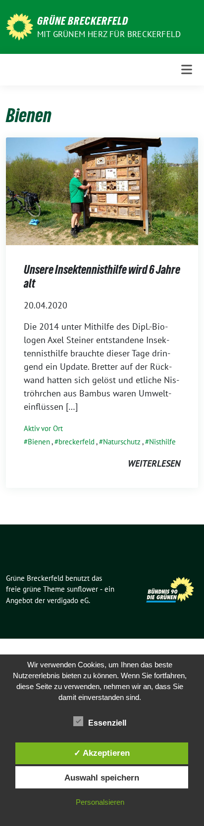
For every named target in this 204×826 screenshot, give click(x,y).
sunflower (82, 589)
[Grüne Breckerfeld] (19, 26)
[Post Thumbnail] (102, 190)
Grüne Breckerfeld (82, 20)
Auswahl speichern (101, 777)
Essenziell (107, 723)
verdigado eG (68, 600)
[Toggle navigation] (186, 69)
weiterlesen (154, 463)
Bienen (39, 441)
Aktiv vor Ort (43, 428)
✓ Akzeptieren (102, 752)
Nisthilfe (162, 441)
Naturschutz (122, 441)
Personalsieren (100, 802)
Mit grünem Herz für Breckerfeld (109, 34)
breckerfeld (76, 441)
